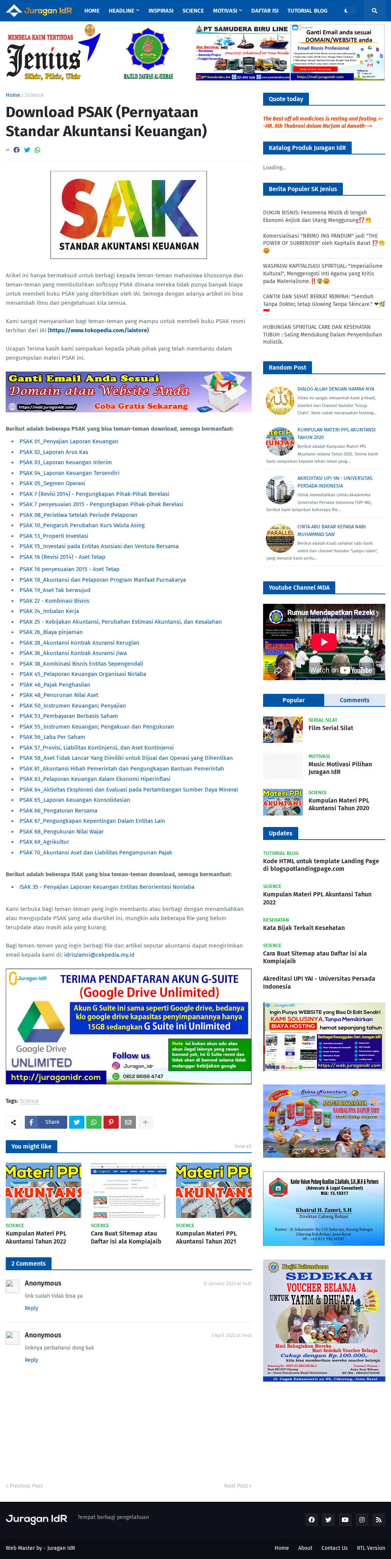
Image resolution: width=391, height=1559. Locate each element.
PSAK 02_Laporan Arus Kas (53, 452)
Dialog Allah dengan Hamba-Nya (335, 389)
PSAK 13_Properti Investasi (53, 536)
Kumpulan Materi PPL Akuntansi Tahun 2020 (339, 804)
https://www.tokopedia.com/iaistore (98, 330)
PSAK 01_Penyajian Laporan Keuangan (68, 441)
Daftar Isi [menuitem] (264, 10)
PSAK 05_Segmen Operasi (52, 483)
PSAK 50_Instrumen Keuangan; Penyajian (72, 705)
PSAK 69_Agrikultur (44, 841)
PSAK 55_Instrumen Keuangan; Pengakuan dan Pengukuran (96, 726)
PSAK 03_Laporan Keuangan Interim (65, 462)
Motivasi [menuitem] (225, 10)
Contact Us (335, 1548)
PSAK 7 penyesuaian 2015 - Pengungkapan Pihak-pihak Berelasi (101, 504)
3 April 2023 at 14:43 (231, 1335)
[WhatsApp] (37, 150)
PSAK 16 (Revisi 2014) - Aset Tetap (62, 556)
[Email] (128, 1122)
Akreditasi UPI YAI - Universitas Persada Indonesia (319, 982)
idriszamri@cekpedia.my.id (99, 954)
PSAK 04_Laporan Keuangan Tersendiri (69, 473)
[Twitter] (27, 150)
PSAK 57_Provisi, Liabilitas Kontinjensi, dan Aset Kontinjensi (96, 747)
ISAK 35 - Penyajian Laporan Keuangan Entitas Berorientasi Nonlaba (106, 886)
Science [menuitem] (193, 10)
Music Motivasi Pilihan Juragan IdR (340, 768)
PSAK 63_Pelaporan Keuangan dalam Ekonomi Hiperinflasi (94, 778)
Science (34, 95)
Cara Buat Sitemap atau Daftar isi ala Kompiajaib (126, 1237)
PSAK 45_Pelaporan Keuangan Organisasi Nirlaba (82, 674)
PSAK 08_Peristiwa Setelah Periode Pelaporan (78, 515)
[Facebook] (16, 150)
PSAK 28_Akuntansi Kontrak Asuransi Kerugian (79, 642)
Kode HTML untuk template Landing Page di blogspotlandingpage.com (321, 865)
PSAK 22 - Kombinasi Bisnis (54, 600)
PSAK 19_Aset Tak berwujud (54, 590)
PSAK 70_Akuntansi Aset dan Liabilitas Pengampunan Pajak (95, 852)
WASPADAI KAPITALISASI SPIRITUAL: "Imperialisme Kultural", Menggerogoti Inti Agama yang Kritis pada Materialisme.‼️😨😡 (323, 273)
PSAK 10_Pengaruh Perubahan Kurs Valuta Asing (82, 525)
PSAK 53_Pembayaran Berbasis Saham (68, 716)
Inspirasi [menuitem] (161, 10)
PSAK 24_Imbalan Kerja (49, 611)
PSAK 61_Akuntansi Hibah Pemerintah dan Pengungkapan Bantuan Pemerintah (121, 768)
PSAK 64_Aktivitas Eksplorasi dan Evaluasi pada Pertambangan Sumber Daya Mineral (128, 789)
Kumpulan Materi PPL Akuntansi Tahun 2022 (36, 1237)
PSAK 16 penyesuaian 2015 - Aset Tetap (69, 569)
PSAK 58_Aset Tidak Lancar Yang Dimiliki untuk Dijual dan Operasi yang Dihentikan (126, 758)
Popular (294, 700)
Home (13, 95)
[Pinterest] (111, 1122)
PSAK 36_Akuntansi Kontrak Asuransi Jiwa (73, 653)
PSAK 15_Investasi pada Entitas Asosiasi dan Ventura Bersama (99, 546)
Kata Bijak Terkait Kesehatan (304, 928)
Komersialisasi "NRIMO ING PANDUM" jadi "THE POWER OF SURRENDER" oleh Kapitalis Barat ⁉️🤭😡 (324, 243)
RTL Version (371, 1548)
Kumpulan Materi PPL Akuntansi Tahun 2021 (206, 1237)
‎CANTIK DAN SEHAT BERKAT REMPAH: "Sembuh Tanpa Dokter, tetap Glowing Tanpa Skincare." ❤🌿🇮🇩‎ (324, 304)
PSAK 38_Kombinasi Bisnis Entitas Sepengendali (81, 663)
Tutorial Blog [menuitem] (308, 10)
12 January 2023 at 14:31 (227, 1283)
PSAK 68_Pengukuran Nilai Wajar (61, 831)
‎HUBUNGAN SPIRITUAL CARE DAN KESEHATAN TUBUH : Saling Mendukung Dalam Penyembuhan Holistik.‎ (322, 334)
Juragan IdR (61, 1548)
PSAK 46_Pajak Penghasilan (54, 684)
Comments (355, 700)
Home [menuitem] (92, 10)
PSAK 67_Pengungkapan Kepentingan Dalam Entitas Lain (92, 820)
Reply (31, 1308)
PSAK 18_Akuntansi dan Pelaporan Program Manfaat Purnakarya (102, 579)
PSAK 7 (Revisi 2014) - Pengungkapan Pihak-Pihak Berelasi (94, 494)
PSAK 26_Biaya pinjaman (51, 632)
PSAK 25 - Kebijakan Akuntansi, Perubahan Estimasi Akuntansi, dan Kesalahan (120, 621)
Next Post (236, 1486)
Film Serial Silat (331, 728)
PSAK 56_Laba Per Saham (52, 737)
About (305, 1548)
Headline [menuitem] (121, 10)
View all (243, 1146)
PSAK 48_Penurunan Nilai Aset (58, 695)
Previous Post (26, 1486)
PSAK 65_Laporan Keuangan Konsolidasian (74, 799)
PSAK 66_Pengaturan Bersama (58, 810)
